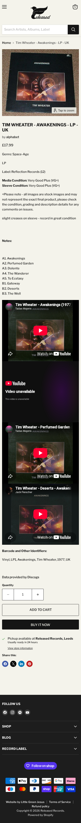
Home (6, 43)
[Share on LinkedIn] (21, 664)
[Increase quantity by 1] (38, 594)
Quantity (8, 585)
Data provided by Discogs (20, 577)
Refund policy (40, 806)
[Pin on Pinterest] (29, 664)
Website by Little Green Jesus (25, 802)
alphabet (12, 137)
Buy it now (40, 625)
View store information (20, 648)
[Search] (73, 29)
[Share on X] (13, 664)
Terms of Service (60, 802)
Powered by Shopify (40, 815)
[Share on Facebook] (5, 664)
